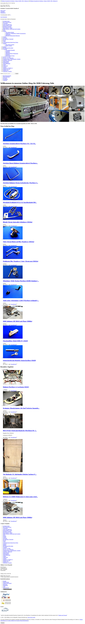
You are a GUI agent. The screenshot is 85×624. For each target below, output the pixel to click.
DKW (4, 30)
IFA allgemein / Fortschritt (8, 39)
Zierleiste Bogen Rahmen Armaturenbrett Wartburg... (20, 163)
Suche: (1, 73)
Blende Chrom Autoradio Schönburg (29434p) (17, 222)
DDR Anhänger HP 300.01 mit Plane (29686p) (17, 321)
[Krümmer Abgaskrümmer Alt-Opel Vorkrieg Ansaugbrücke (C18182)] (13, 405)
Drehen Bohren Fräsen (9, 55)
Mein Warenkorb (6, 76)
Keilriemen (7, 54)
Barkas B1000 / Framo (7, 25)
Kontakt (4, 581)
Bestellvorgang (6, 582)
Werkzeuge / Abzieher (7, 71)
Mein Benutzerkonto (7, 75)
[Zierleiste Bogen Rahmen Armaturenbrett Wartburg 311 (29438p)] (13, 160)
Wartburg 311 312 (6, 69)
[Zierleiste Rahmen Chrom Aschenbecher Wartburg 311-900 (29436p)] (13, 180)
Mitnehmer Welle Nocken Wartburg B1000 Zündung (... (21, 281)
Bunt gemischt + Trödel (7, 27)
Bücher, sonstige (8, 45)
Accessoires (5, 23)
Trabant (4, 64)
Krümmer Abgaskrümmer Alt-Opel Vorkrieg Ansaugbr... (21, 408)
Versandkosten (13, 147)
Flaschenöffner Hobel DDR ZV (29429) (15, 341)
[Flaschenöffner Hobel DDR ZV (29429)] (13, 338)
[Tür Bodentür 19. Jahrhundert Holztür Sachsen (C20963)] (13, 471)
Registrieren (5, 79)
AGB (4, 586)
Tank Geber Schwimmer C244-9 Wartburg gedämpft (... (21, 300)
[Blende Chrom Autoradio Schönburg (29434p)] (13, 219)
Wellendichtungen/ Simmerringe (11, 53)
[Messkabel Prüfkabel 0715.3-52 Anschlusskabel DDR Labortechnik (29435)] (13, 199)
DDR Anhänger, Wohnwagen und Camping (11, 29)
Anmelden (5, 80)
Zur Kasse (5, 78)
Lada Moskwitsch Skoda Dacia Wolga (10, 42)
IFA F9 (4, 40)
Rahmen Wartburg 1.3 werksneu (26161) (16, 387)
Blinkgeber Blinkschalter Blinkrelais (12, 35)
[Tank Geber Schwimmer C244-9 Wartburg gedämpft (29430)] (13, 297)
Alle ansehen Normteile (10, 50)
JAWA (4, 41)
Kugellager (7, 51)
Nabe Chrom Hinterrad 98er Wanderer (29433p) (18, 241)
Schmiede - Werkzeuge (7, 60)
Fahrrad (4, 36)
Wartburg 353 (5, 70)
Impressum (5, 584)
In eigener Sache (6, 21)
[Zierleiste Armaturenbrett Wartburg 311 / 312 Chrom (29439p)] (13, 140)
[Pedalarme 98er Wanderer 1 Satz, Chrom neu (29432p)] (13, 258)
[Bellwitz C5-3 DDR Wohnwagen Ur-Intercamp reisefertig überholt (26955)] (13, 494)
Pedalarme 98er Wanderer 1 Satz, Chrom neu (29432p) (20, 261)
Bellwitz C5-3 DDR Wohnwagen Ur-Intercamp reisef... (20, 496)
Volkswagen (5, 65)
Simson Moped (6, 61)
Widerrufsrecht (6, 587)
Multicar (4, 46)
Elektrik (4, 31)
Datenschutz (5, 585)
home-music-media (31, 617)
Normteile (5, 49)
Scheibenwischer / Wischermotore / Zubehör (11, 59)
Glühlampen (7, 34)
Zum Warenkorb (3, 17)
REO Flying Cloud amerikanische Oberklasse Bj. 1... (20, 430)
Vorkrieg (4, 66)
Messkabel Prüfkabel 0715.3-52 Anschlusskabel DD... (20, 202)
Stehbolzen (7, 52)
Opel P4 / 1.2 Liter (6, 56)
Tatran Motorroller (6, 63)
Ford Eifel (5, 37)
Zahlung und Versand (7, 583)
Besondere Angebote (7, 26)
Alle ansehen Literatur (9, 44)
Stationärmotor (6, 62)
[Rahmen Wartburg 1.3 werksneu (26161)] (13, 384)
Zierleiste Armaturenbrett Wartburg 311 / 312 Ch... (19, 143)
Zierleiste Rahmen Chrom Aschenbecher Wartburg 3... (20, 183)
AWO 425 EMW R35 (7, 24)
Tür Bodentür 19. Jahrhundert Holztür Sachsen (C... (20, 474)
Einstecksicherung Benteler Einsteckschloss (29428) (19, 360)
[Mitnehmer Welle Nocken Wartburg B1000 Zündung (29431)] (13, 278)
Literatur (4, 43)
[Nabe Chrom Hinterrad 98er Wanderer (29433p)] (13, 239)
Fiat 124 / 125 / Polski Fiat (8, 58)
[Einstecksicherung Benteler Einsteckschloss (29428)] (13, 357)
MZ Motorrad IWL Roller (8, 47)
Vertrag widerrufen (7, 589)
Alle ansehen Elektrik (9, 32)
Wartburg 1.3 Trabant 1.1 (8, 68)
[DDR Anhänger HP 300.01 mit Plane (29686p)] (13, 318)
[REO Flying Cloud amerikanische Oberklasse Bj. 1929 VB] (13, 427)
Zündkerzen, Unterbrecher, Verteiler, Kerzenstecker (15, 33)
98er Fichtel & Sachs (7, 22)
